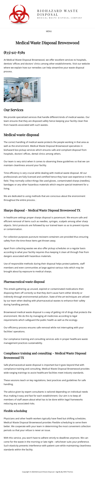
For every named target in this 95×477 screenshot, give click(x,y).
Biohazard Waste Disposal (58, 13)
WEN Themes (68, 472)
